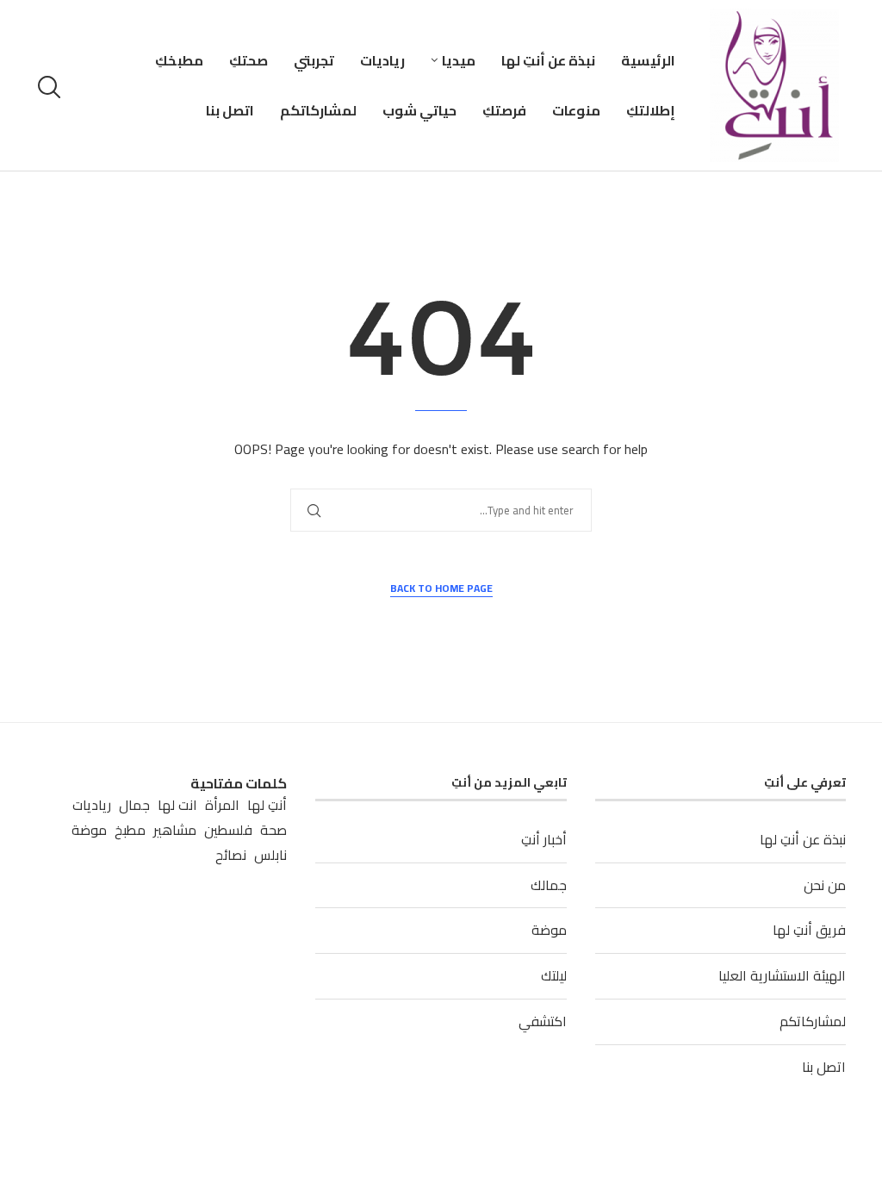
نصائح (230, 855)
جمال (134, 805)
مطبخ (130, 830)
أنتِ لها (267, 805)
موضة (549, 930)
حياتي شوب (419, 110)
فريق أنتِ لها (809, 930)
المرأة (222, 805)
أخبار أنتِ (544, 839)
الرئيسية (648, 60)
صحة (273, 830)
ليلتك (554, 975)
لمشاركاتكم (318, 110)
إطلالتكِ (650, 110)
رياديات (382, 60)
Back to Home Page (441, 589)
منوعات (576, 110)
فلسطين (228, 830)
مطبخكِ (179, 60)
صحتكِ (248, 60)
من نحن (825, 885)
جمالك (549, 885)
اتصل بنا (230, 110)
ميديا (458, 60)
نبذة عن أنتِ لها (548, 60)
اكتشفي (543, 1021)
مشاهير (174, 830)
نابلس (270, 855)
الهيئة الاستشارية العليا (782, 975)
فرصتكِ (504, 110)
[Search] (51, 87)
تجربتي (314, 60)
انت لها (177, 805)
